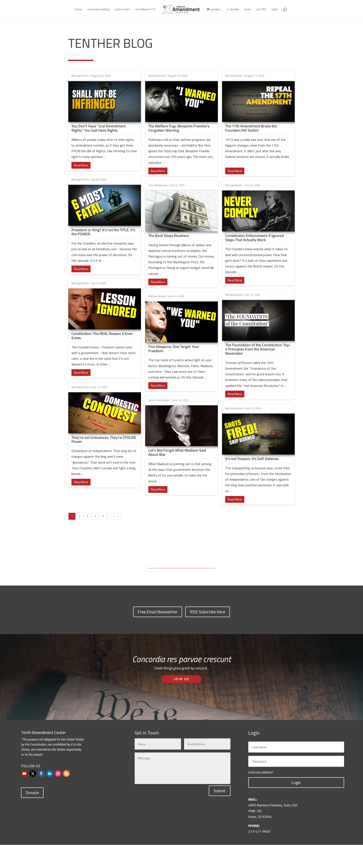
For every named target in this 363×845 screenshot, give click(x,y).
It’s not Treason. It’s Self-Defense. (252, 459)
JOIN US (181, 678)
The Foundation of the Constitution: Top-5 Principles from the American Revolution (258, 349)
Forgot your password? (260, 772)
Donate (32, 792)
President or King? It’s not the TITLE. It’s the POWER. (103, 232)
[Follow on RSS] (66, 773)
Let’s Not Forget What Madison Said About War (177, 452)
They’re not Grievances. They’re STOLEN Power (103, 439)
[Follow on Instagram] (58, 773)
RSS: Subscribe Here (207, 611)
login (275, 9)
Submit (219, 790)
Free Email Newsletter (158, 611)
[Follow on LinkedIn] (49, 773)
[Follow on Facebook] (41, 773)
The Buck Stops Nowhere (168, 235)
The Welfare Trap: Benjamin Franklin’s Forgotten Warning (178, 128)
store (247, 9)
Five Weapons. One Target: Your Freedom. (173, 349)
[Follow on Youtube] (24, 773)
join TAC (261, 9)
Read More (81, 165)
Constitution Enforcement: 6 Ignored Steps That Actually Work (254, 238)
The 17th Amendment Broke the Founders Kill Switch (251, 128)
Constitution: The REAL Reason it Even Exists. (102, 336)
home (78, 9)
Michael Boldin (80, 76)
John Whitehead (157, 185)
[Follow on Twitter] (32, 773)
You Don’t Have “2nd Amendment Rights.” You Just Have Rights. (98, 128)
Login (296, 782)
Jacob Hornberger (159, 400)
